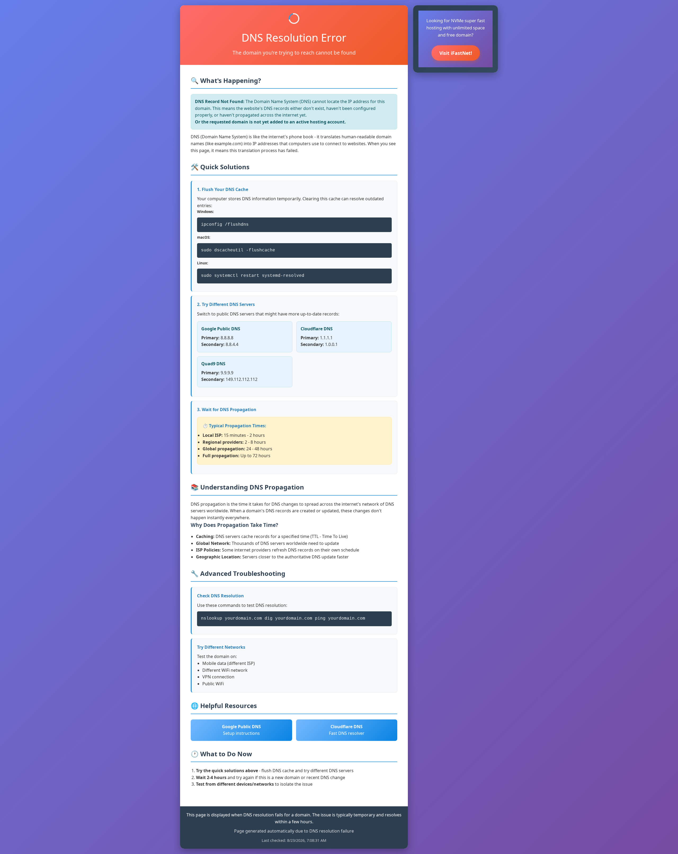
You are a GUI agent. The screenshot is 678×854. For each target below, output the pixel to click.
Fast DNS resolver (346, 730)
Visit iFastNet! (455, 53)
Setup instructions (241, 730)
